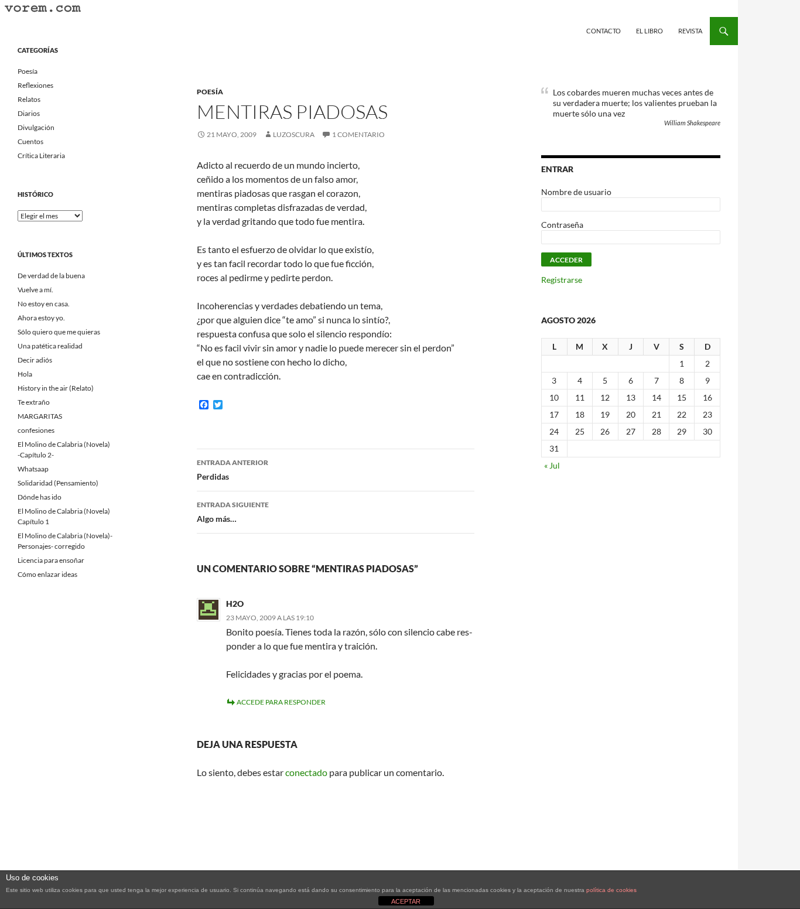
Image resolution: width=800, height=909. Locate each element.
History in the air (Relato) (56, 388)
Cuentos (30, 141)
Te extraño (34, 402)
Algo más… (233, 512)
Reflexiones (35, 85)
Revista (690, 31)
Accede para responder (281, 702)
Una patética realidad (50, 345)
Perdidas (232, 469)
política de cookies (611, 890)
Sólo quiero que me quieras (59, 331)
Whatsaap (33, 468)
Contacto (603, 31)
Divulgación (36, 127)
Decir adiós (35, 360)
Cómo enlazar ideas (47, 574)
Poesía (210, 91)
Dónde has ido (39, 497)
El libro (649, 31)
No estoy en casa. (44, 303)
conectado (306, 772)
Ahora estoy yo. (41, 317)
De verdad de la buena (51, 275)
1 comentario (358, 134)
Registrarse (561, 280)
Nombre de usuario (576, 192)
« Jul (552, 465)
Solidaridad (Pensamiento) (58, 483)
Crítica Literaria (41, 155)
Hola (25, 374)
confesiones (36, 430)
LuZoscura (293, 134)
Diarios (29, 113)
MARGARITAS (40, 416)
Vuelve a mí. (35, 289)
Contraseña (562, 225)
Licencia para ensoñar (51, 560)
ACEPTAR (405, 901)
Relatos (29, 99)
